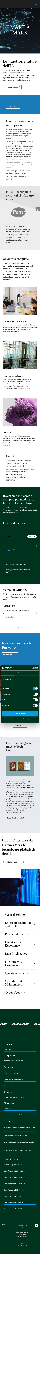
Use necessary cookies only (20, 719)
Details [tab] (20, 673)
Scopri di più (12, 147)
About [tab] (33, 673)
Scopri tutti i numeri (14, 879)
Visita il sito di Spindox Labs (15, 605)
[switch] (35, 694)
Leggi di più (10, 590)
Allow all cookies (20, 713)
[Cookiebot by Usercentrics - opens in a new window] (30, 668)
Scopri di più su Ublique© (13, 923)
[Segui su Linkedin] (36, 1285)
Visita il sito (10, 660)
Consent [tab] (7, 673)
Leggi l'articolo (13, 87)
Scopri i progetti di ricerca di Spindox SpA (18, 611)
